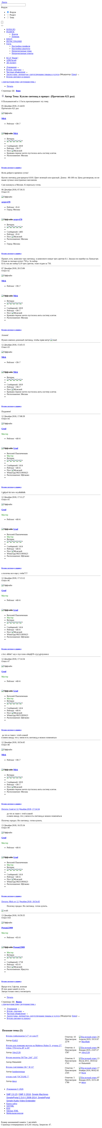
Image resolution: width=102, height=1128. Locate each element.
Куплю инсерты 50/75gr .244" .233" (22, 1057)
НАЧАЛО (10, 29)
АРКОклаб (11, 60)
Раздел (12, 15)
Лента (4, 2)
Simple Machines (40, 1094)
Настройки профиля (21, 46)
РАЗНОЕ (10, 32)
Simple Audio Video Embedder (20, 1101)
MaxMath (85, 1041)
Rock (83, 1073)
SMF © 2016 (25, 1094)
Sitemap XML (12, 1111)
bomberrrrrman (18, 1071)
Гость (8, 44)
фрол (14, 1081)
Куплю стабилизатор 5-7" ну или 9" (22, 1036)
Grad (3, 429)
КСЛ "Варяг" (12, 58)
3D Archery (11, 63)
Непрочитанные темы (22, 51)
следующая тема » (28, 82)
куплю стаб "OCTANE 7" (17, 1077)
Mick (3, 118)
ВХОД (9, 39)
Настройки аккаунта (21, 48)
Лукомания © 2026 (14, 1089)
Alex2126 (16, 1052)
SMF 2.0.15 (11, 1094)
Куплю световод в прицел (11, 168)
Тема (11, 17)
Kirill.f (15, 1040)
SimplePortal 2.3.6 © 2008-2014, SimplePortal (28, 1097)
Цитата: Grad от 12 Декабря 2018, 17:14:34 (20, 809)
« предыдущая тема (10, 82)
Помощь (15, 36)
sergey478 (5, 202)
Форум (12, 12)
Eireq (74, 74)
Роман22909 (7, 928)
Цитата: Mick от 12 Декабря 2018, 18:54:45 (20, 901)
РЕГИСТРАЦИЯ (14, 41)
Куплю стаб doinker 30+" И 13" (20, 1067)
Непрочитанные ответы (22, 53)
